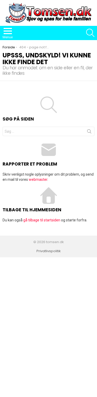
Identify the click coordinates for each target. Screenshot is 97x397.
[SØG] (90, 32)
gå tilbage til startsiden (41, 220)
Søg (89, 132)
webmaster (38, 179)
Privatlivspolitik (48, 251)
